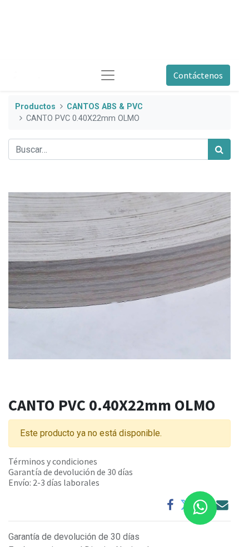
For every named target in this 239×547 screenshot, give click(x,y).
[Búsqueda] (219, 149)
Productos (35, 106)
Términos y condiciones (52, 461)
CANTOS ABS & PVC (105, 106)
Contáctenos (198, 75)
